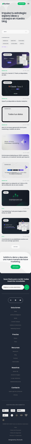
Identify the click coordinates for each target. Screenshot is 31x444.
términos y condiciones (16, 435)
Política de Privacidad (15, 430)
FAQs (15, 427)
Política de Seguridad (15, 433)
